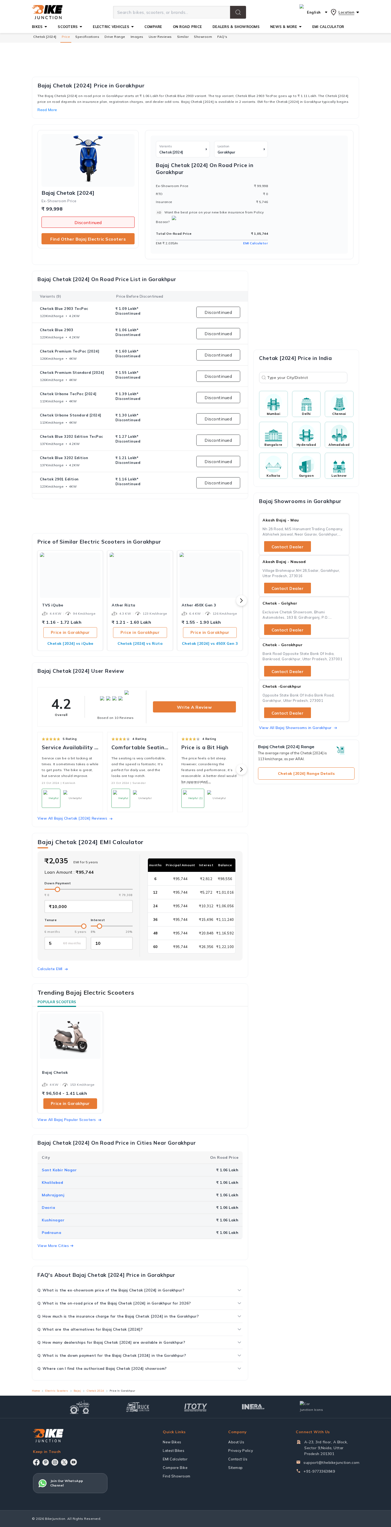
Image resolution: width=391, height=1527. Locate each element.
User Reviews (160, 37)
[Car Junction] (311, 1407)
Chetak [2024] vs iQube (70, 643)
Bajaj (77, 1390)
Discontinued (88, 222)
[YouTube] (73, 1462)
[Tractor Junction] (79, 1407)
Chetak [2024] (44, 37)
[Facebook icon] (36, 1462)
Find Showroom (176, 1476)
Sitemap (235, 1467)
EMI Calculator (255, 243)
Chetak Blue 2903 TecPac (64, 308)
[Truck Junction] (137, 1407)
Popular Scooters (57, 1002)
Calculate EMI (50, 968)
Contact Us (237, 1459)
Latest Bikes (173, 1450)
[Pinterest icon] (45, 1462)
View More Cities (53, 1245)
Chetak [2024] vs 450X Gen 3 (210, 643)
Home (36, 1390)
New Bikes (172, 1442)
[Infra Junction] (253, 1407)
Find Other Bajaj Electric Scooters (88, 239)
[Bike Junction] (47, 12)
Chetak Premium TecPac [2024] (69, 351)
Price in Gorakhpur (70, 632)
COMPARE (153, 27)
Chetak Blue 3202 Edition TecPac (71, 436)
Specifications (87, 37)
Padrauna (51, 1232)
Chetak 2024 (95, 1390)
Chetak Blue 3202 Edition (64, 458)
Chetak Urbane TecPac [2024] (68, 394)
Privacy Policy (240, 1450)
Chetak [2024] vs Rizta (140, 643)
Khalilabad (52, 1182)
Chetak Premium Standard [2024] (72, 372)
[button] (238, 12)
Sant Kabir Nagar (59, 1170)
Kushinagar (53, 1220)
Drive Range (115, 37)
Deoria (48, 1207)
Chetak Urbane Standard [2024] (70, 415)
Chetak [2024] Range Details (306, 773)
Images (137, 37)
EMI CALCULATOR (328, 27)
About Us (236, 1442)
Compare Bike (175, 1467)
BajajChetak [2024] (68, 193)
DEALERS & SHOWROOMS (236, 27)
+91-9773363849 (319, 1471)
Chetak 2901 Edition (59, 479)
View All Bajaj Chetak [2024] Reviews (72, 818)
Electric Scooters (56, 1390)
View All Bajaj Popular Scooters (67, 1119)
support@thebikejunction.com (331, 1462)
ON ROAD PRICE (187, 27)
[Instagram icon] (55, 1462)
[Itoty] (195, 1407)
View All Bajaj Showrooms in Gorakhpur (295, 727)
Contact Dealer (287, 546)
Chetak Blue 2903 (56, 330)
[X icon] (64, 1462)
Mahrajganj (53, 1195)
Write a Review (194, 707)
